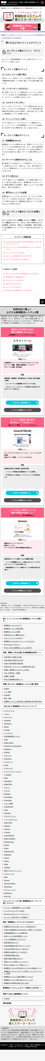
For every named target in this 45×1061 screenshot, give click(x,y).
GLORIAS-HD (8, 807)
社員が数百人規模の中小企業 (13, 660)
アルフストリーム (10, 816)
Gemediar (7, 813)
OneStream (8, 759)
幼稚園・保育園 (9, 676)
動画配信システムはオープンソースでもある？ (19, 641)
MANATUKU (8, 784)
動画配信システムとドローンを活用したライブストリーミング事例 (23, 972)
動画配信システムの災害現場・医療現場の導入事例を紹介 (23, 701)
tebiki (6, 877)
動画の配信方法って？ (11, 942)
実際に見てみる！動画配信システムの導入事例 (20, 684)
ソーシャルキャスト (10, 819)
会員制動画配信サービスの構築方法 (16, 933)
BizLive (6, 727)
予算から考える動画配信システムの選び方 (19, 290)
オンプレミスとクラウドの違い (15, 252)
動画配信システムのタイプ (13, 625)
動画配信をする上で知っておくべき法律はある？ (20, 926)
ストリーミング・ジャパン (13, 771)
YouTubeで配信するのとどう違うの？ (16, 949)
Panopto (7, 880)
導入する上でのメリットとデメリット (16, 914)
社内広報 (7, 695)
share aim (7, 896)
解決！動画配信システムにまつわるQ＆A (18, 922)
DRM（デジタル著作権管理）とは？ (16, 936)
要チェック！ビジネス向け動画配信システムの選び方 (22, 273)
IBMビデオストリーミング (12, 871)
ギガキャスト (8, 768)
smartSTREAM (9, 835)
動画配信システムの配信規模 (13, 628)
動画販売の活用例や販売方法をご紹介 (16, 983)
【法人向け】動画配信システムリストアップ (20, 706)
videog (6, 848)
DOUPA (6, 845)
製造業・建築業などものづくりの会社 (16, 670)
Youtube (7, 998)
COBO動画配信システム (12, 736)
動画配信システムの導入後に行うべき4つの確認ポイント (23, 968)
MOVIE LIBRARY (9, 839)
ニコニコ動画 (8, 803)
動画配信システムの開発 (12, 632)
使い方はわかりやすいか (13, 283)
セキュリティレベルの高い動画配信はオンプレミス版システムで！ (22, 902)
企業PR (6, 689)
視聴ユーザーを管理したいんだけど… (16, 962)
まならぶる (7, 755)
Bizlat (6, 778)
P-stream (7, 829)
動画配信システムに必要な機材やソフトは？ (18, 977)
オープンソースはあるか (13, 287)
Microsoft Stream (9, 883)
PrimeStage (8, 800)
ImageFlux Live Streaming (12, 746)
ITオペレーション (10, 890)
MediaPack (7, 749)
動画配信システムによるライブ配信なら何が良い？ (22, 988)
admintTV (7, 826)
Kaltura (6, 861)
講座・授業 (7, 698)
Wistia (6, 864)
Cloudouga (7, 723)
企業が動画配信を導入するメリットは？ (17, 946)
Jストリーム (8, 717)
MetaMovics (8, 893)
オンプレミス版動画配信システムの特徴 (18, 256)
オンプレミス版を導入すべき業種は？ (17, 259)
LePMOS (7, 867)
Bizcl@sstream (9, 842)
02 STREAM (8, 797)
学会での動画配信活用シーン (13, 679)
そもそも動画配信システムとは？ (15, 939)
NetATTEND (8, 823)
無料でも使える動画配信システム (15, 994)
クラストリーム (9, 711)
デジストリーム (9, 874)
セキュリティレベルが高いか (15, 280)
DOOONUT (8, 855)
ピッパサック (8, 733)
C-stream (7, 832)
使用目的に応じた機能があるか (15, 277)
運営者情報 (7, 1003)
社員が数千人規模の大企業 (13, 657)
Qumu (6, 810)
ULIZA (6, 765)
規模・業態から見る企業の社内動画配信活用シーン (22, 652)
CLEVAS (7, 730)
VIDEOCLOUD (9, 851)
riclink (6, 739)
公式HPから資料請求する (21, 403)
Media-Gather (8, 743)
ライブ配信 (7, 692)
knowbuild (7, 720)
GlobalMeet (8, 781)
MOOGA (7, 752)
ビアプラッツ (8, 762)
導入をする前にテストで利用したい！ (16, 965)
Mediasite (7, 794)
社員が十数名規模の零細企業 (13, 663)
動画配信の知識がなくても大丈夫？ (16, 952)
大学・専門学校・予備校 (12, 673)
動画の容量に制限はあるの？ (13, 958)
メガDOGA (7, 775)
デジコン (7, 787)
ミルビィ (7, 714)
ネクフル (7, 791)
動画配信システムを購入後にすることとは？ (18, 980)
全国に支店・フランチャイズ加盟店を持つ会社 (19, 666)
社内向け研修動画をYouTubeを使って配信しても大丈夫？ (23, 930)
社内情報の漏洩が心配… (12, 955)
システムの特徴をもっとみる (21, 410)
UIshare (6, 858)
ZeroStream (8, 887)
